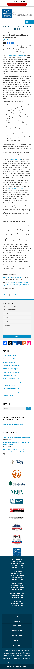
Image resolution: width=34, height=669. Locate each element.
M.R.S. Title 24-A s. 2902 (16, 188)
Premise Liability (9, 375)
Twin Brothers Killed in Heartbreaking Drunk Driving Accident (17, 443)
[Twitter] (10, 343)
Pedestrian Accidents (23, 282)
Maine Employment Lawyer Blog (13, 424)
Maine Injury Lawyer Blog (17, 13)
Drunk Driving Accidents (12, 382)
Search (28, 408)
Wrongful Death (9, 362)
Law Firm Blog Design (16, 666)
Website (10, 22)
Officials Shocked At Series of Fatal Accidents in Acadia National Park (14, 451)
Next (17, 295)
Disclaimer (17, 626)
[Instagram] (28, 343)
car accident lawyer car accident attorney (17, 284)
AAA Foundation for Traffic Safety (15, 55)
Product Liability (9, 385)
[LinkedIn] (14, 343)
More (30, 22)
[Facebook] (5, 343)
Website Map (17, 635)
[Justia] (19, 343)
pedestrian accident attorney (23, 285)
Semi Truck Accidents (11, 388)
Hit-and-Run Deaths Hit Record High (13, 277)
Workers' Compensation (12, 392)
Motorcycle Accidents (11, 378)
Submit (17, 336)
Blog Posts (17, 645)
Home (3, 22)
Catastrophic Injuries (11, 365)
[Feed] (24, 343)
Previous (6, 295)
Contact (19, 22)
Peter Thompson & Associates (21, 662)
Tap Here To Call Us (17, 4)
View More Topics (8, 395)
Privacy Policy (17, 631)
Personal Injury (9, 359)
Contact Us (17, 640)
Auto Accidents (11, 282)
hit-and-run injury (16, 159)
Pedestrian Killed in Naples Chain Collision (16, 437)
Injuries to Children (10, 369)
